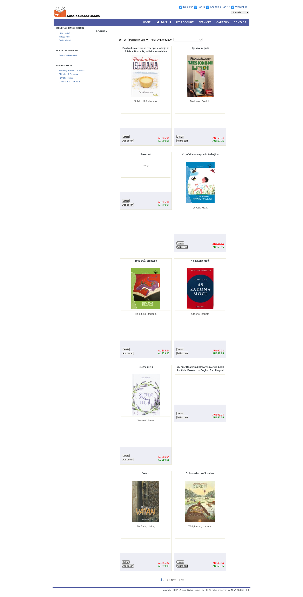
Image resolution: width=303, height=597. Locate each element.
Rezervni (146, 154)
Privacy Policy (66, 78)
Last (181, 580)
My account (185, 22)
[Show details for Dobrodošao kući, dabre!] (200, 521)
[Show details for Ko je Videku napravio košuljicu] (200, 202)
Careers (222, 22)
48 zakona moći (200, 260)
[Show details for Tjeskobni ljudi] (200, 95)
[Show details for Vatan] (145, 521)
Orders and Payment (69, 81)
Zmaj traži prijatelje (146, 260)
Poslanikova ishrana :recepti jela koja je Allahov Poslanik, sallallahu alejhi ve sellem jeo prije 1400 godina (145, 50)
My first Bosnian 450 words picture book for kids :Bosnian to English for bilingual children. (200, 369)
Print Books (64, 33)
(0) (228, 7)
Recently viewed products (72, 70)
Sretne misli (146, 367)
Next (173, 580)
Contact (240, 22)
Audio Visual (65, 40)
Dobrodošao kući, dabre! (200, 473)
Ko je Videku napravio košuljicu (200, 154)
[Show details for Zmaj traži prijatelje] (145, 308)
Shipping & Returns (68, 74)
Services (205, 22)
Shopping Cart (218, 7)
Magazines (64, 36)
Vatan (145, 473)
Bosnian (101, 31)
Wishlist (239, 7)
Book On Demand (68, 55)
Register (188, 7)
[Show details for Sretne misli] (146, 414)
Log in (201, 7)
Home (147, 22)
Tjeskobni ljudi (200, 48)
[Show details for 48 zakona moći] (200, 308)
